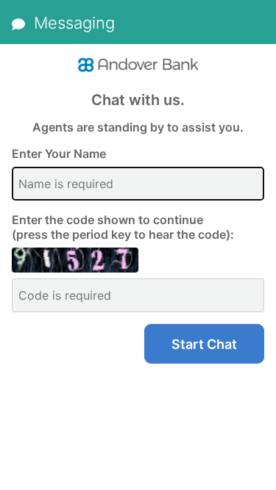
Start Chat (204, 344)
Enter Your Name (59, 153)
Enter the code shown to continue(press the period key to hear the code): (123, 227)
